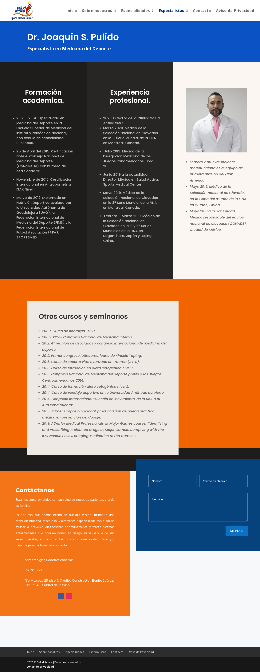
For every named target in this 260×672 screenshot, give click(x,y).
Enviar (236, 530)
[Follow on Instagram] (69, 596)
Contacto (202, 11)
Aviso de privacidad (40, 666)
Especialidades (135, 11)
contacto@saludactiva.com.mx (49, 560)
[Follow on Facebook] (61, 596)
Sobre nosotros (97, 11)
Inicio (71, 11)
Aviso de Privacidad (235, 11)
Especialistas (171, 11)
